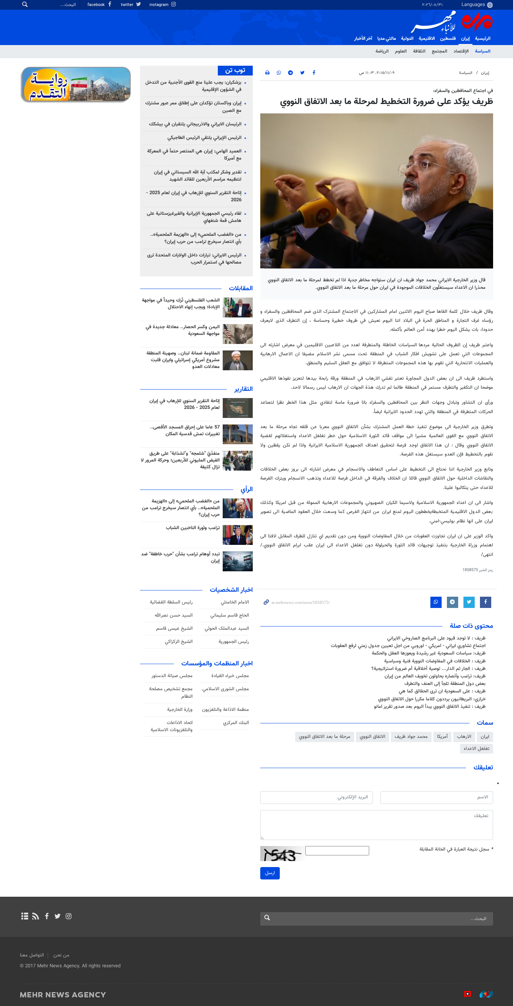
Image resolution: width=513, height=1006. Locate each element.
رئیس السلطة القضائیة (171, 602)
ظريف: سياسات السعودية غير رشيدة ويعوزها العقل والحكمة (429, 653)
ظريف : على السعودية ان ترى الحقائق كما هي (442, 691)
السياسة (482, 51)
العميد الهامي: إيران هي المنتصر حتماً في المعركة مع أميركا (194, 155)
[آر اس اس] (35, 917)
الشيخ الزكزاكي (179, 642)
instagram (159, 5)
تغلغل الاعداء (476, 749)
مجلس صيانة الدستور (172, 676)
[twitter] (57, 917)
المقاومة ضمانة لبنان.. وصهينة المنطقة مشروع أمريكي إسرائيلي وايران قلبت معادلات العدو (183, 360)
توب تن (235, 70)
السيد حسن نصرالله (174, 615)
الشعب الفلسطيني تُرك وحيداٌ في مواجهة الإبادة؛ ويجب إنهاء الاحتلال (181, 304)
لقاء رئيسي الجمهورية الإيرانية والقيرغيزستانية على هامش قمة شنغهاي (194, 217)
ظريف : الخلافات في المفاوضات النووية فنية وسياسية (435, 661)
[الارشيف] (24, 917)
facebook (97, 5)
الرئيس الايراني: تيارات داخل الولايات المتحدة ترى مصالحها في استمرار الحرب (194, 259)
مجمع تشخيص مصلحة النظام (171, 692)
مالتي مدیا (386, 38)
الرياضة (382, 51)
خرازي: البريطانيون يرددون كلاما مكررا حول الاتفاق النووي (432, 699)
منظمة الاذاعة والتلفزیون (225, 709)
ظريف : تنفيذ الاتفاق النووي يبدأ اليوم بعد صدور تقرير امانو (430, 706)
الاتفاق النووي (372, 737)
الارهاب (464, 737)
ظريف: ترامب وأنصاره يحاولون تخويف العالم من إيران (435, 676)
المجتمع (439, 51)
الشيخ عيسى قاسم (174, 628)
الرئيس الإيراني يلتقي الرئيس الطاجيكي (204, 138)
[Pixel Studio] (464, 994)
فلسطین (448, 38)
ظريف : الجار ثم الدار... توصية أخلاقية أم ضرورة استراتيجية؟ (428, 669)
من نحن (61, 955)
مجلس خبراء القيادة (230, 676)
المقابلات (241, 289)
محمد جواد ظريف (411, 737)
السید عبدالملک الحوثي (227, 628)
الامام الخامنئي (235, 602)
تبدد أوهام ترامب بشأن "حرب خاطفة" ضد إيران (180, 558)
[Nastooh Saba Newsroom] (482, 994)
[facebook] (46, 917)
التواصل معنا (32, 955)
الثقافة (419, 51)
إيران (465, 38)
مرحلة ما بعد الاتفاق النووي (324, 737)
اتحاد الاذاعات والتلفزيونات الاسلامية (172, 726)
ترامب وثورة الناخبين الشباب (193, 528)
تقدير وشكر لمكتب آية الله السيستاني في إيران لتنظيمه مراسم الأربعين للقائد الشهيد (197, 176)
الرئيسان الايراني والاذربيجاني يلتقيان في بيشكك (195, 124)
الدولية (407, 38)
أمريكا (442, 737)
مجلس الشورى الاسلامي (225, 689)
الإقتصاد (461, 51)
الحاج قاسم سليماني (229, 615)
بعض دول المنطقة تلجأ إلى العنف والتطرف (445, 684)
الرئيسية (482, 38)
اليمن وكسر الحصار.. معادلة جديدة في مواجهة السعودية (183, 330)
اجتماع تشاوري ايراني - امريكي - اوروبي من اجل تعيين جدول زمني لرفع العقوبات (408, 646)
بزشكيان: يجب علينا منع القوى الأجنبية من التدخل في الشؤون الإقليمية (193, 86)
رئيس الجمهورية (234, 642)
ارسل (270, 873)
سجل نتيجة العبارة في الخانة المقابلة (456, 849)
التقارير (243, 389)
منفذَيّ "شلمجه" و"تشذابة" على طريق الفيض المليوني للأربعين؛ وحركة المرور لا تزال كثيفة (180, 460)
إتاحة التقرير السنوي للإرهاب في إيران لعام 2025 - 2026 (193, 196)
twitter (127, 5)
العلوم (401, 51)
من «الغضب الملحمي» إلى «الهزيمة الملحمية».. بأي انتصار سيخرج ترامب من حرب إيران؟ (195, 238)
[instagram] (68, 917)
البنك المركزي (236, 723)
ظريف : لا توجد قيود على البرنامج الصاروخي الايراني (436, 638)
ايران (485, 737)
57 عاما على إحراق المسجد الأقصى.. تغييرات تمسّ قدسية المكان (185, 431)
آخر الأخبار (363, 38)
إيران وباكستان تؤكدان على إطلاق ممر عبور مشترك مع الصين (193, 107)
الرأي (247, 490)
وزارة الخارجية (180, 709)
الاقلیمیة (427, 38)
